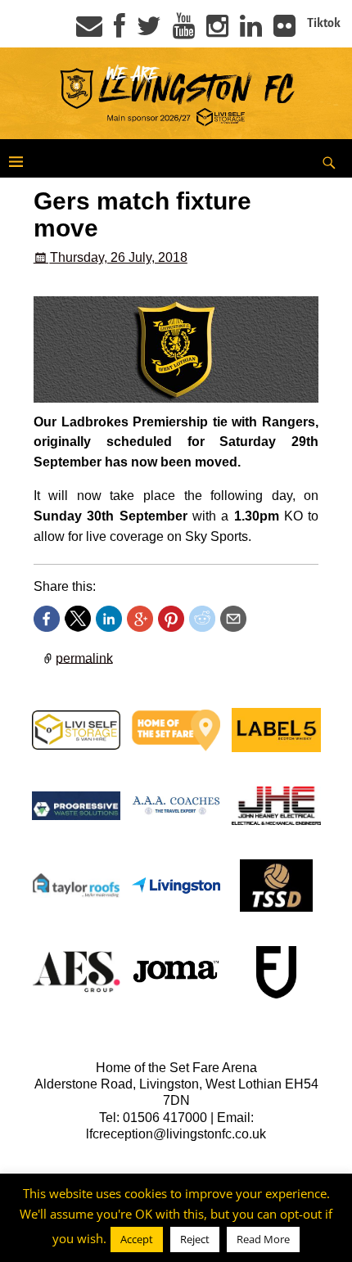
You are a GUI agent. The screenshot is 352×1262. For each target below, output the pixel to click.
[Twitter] (149, 31)
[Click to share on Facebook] (47, 619)
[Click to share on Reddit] (202, 619)
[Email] (89, 31)
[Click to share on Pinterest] (171, 619)
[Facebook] (119, 31)
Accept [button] (136, 1239)
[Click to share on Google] (140, 619)
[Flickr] (284, 31)
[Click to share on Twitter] (78, 619)
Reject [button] (195, 1239)
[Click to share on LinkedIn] (109, 619)
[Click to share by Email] (233, 619)
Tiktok (324, 22)
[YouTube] (184, 31)
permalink (84, 658)
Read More (263, 1239)
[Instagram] (217, 31)
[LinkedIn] (251, 31)
